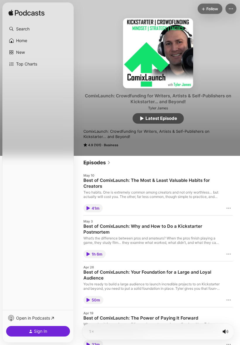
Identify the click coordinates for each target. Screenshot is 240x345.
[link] (97, 162)
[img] (26, 13)
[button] (38, 29)
